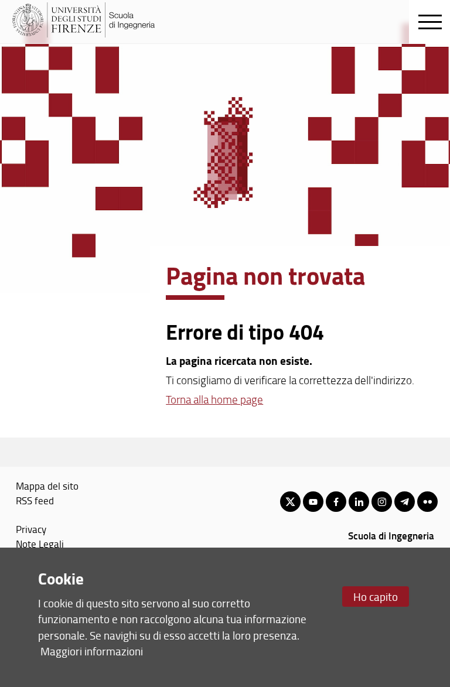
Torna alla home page (214, 399)
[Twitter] (290, 501)
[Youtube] (313, 501)
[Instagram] (381, 501)
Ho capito (375, 596)
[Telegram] (404, 501)
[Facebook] (336, 501)
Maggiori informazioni (91, 651)
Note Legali (40, 543)
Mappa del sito (47, 485)
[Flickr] (427, 501)
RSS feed (35, 500)
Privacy (31, 529)
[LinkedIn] (359, 501)
